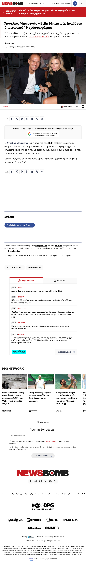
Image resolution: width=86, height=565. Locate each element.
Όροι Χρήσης (17, 494)
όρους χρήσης (51, 441)
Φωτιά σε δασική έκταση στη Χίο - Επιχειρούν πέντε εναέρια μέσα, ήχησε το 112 (47, 12)
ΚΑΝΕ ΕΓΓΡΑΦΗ (41, 456)
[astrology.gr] (70, 520)
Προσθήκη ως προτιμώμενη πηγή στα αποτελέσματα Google (44, 134)
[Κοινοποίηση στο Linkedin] (32, 118)
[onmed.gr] (52, 528)
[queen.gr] (52, 520)
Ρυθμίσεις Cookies (68, 494)
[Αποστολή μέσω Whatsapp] (27, 118)
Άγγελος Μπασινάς (39, 36)
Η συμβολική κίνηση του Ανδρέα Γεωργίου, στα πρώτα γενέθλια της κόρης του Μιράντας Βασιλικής (67, 398)
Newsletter (24, 255)
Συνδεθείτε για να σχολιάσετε (19, 225)
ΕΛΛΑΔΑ (46, 4)
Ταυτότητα (5, 494)
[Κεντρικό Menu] (82, 3)
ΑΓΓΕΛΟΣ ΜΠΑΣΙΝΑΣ (14, 268)
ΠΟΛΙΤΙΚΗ (55, 4)
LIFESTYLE (6, 107)
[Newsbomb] (43, 473)
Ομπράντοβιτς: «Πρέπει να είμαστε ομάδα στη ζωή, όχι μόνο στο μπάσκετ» (40, 396)
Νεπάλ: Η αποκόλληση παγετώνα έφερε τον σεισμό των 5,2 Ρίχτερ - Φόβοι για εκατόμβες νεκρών (13, 398)
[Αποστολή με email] (42, 118)
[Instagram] (40, 481)
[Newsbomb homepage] (12, 3)
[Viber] (35, 481)
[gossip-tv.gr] (16, 520)
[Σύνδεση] (75, 3)
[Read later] (83, 106)
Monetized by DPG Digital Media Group (50, 537)
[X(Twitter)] (45, 481)
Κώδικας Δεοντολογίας (50, 494)
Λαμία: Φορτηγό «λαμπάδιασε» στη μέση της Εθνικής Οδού (36, 291)
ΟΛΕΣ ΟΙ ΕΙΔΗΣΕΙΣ (34, 4)
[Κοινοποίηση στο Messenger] (21, 118)
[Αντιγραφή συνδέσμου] (77, 106)
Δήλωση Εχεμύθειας (32, 494)
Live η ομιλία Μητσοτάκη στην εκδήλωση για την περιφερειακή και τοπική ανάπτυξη (40, 327)
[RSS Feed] (55, 481)
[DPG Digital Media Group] (43, 506)
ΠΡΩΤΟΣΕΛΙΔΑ (66, 4)
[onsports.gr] (34, 520)
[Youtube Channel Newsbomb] (50, 481)
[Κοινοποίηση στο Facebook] (12, 118)
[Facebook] (30, 481)
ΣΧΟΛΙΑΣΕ (68, 107)
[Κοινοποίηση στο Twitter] (17, 118)
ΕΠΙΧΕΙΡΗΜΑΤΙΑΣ (34, 268)
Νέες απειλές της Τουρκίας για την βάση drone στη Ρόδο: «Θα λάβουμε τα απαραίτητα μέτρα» (41, 301)
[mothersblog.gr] (34, 528)
